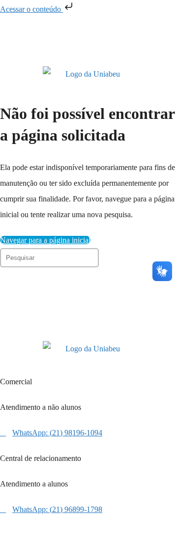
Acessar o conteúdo (31, 9)
